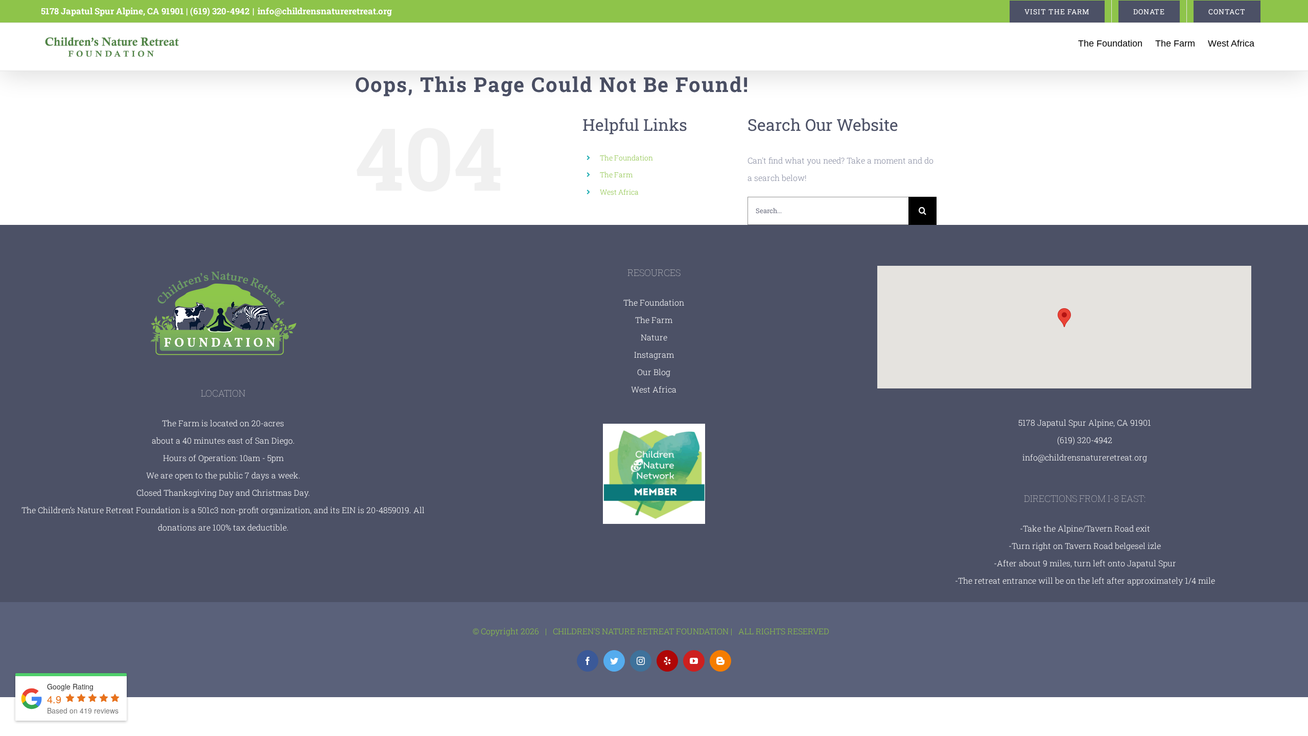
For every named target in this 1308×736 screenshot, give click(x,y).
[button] (1064, 317)
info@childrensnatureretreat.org (325, 11)
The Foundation (626, 158)
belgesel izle (1138, 545)
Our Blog (653, 371)
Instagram (654, 354)
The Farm (616, 174)
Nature (654, 337)
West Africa (619, 192)
